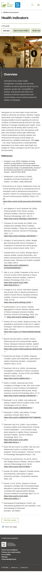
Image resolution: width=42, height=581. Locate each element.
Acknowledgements (8, 559)
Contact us (24, 567)
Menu (38, 5)
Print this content (10, 520)
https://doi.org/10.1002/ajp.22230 (20, 317)
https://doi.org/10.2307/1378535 (17, 467)
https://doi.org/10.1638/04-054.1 (17, 378)
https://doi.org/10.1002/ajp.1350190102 (20, 236)
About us (14, 567)
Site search (32, 5)
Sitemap (4, 557)
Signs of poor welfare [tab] (21, 30)
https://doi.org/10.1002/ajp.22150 (17, 302)
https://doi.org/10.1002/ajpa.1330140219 (20, 219)
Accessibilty (6, 554)
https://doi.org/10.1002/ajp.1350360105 (20, 396)
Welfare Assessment (11, 12)
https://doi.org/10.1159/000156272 (18, 408)
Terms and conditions (9, 550)
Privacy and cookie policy (11, 552)
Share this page (11, 527)
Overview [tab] (6, 31)
